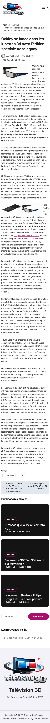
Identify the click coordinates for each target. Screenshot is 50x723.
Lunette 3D (12, 60)
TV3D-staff (10, 532)
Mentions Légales (29, 718)
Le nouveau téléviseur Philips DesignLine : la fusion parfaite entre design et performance (23, 599)
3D (5, 60)
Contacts (43, 718)
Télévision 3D (25, 690)
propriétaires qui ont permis (26, 235)
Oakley (22, 60)
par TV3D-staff (12, 56)
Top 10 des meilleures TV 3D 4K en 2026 (21, 637)
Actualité (10, 519)
